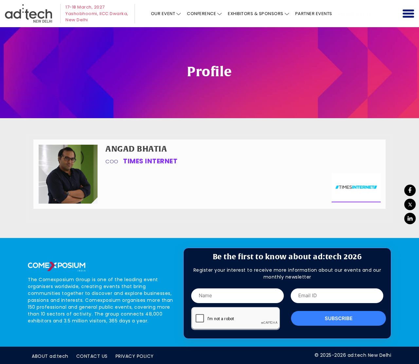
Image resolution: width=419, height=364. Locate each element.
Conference (201, 13)
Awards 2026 (354, 13)
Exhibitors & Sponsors (255, 13)
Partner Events (313, 13)
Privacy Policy (135, 356)
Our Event (163, 13)
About (50, 356)
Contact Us (92, 356)
